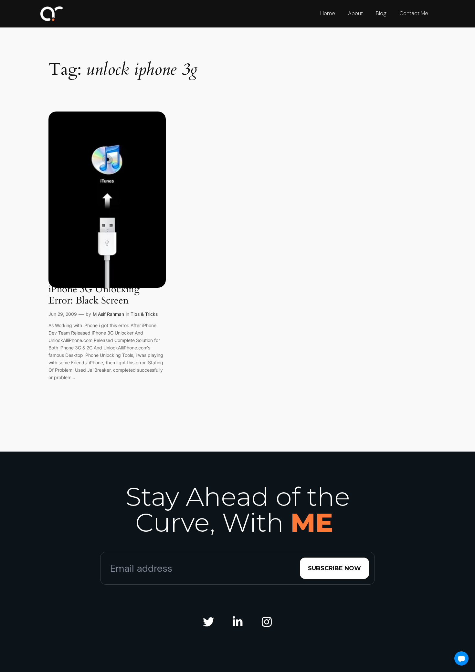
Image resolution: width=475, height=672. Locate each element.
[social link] (208, 622)
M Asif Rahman (108, 314)
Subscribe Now (334, 568)
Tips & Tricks (144, 314)
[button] (461, 658)
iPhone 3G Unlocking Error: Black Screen (94, 295)
